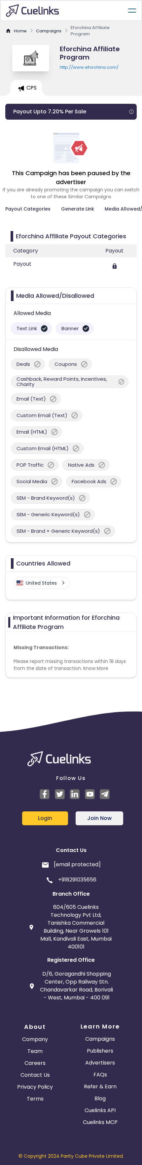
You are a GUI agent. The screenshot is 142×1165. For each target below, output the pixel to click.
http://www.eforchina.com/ (89, 67)
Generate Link (77, 209)
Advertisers (100, 1063)
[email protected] (77, 864)
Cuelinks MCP (100, 1122)
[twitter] (60, 794)
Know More (95, 668)
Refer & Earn (100, 1086)
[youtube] (90, 794)
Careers (35, 1063)
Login (45, 818)
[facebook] (45, 794)
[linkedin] (75, 794)
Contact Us (35, 1075)
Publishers (100, 1051)
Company (35, 1039)
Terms (35, 1099)
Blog (100, 1098)
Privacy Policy (35, 1087)
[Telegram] (105, 794)
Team (35, 1051)
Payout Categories (28, 209)
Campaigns (100, 1039)
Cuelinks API (100, 1110)
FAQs (100, 1074)
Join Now (99, 818)
